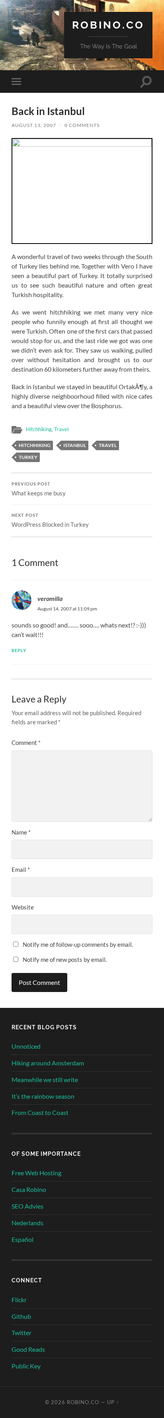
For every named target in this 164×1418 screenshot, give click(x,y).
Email (21, 869)
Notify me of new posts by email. (65, 959)
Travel (61, 429)
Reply (19, 650)
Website (23, 907)
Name (21, 832)
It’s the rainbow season (43, 1096)
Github (21, 1316)
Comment (26, 742)
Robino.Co (108, 25)
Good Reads (28, 1349)
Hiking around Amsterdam (48, 1063)
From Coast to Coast (40, 1112)
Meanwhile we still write (45, 1079)
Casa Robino (29, 1189)
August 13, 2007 (34, 125)
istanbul (74, 445)
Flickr (19, 1299)
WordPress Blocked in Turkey (50, 520)
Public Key (26, 1366)
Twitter (21, 1332)
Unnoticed (26, 1046)
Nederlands (27, 1222)
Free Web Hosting (36, 1172)
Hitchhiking (39, 429)
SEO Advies (27, 1206)
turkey (28, 457)
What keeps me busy (39, 489)
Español (22, 1239)
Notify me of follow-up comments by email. (78, 944)
